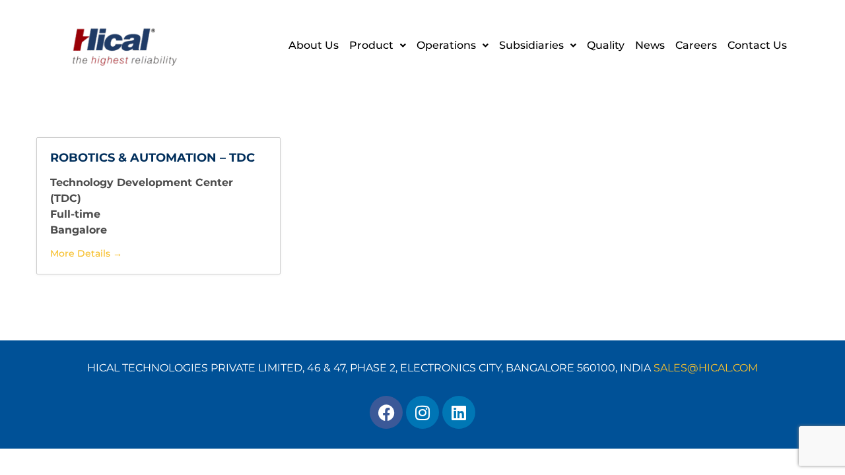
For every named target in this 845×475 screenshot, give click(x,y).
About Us (313, 45)
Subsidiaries (531, 45)
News (650, 45)
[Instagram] (422, 412)
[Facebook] (386, 412)
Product (371, 45)
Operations (446, 45)
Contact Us (757, 45)
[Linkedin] (458, 412)
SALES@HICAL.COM (706, 368)
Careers (696, 45)
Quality (606, 45)
